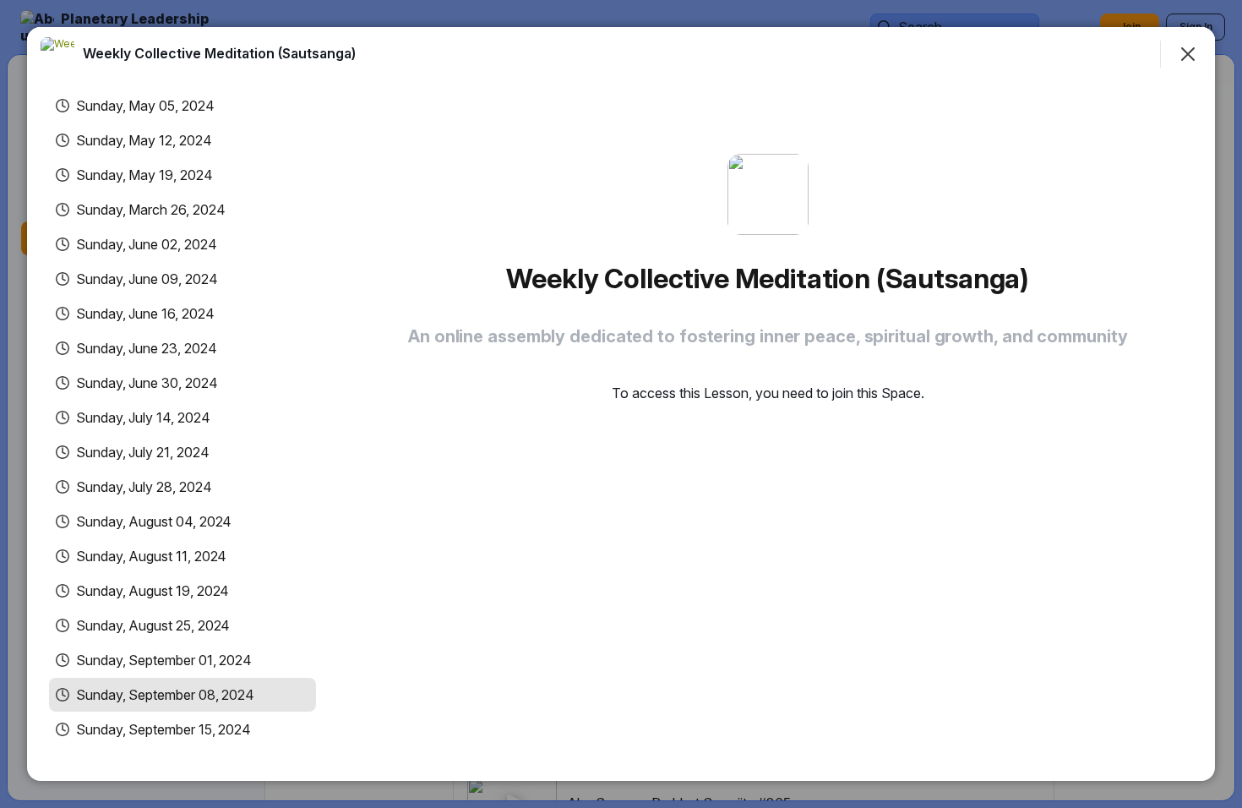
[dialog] (621, 404)
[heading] (219, 53)
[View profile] (57, 54)
